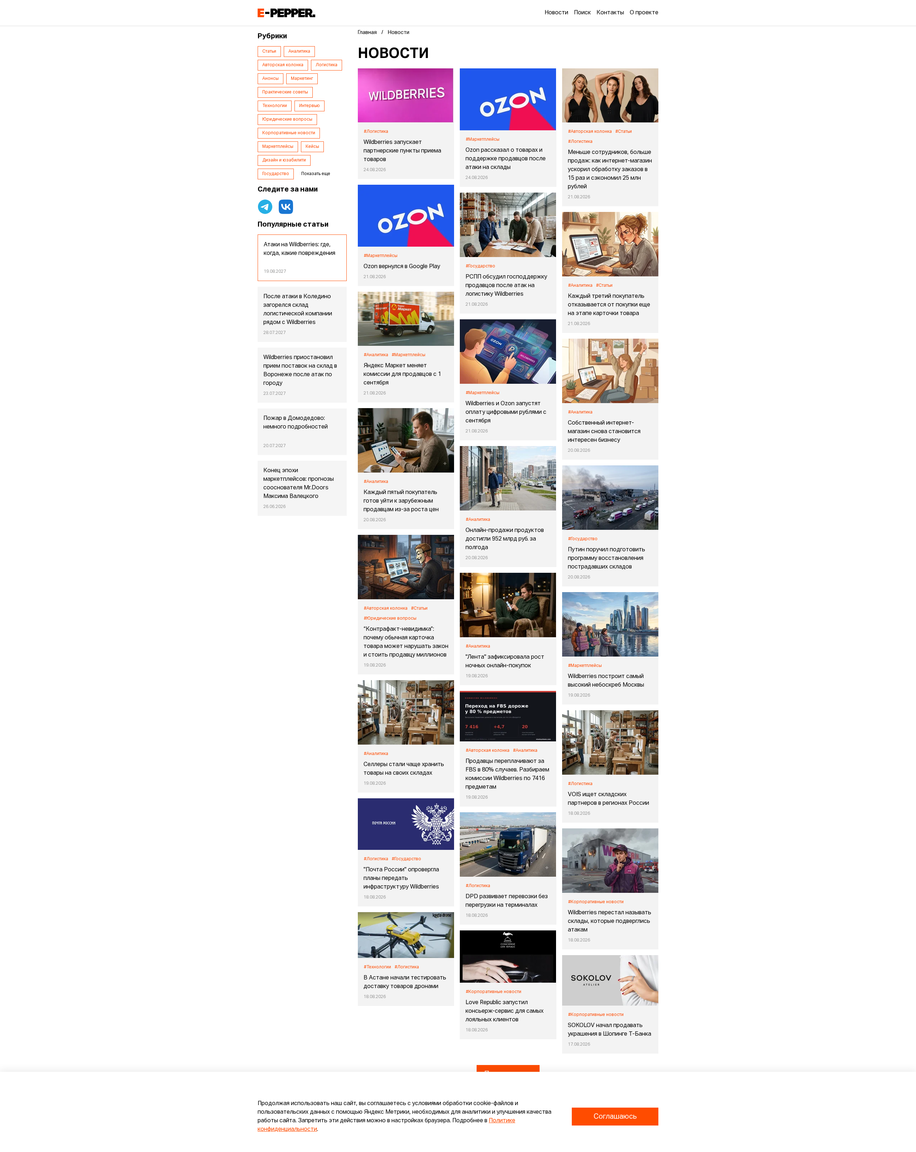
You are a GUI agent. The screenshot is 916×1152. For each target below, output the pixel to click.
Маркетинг (302, 79)
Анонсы (270, 79)
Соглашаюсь (615, 1116)
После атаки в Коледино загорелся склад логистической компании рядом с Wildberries (297, 309)
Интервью (309, 106)
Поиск (582, 13)
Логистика (326, 65)
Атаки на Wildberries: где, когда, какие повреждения (299, 249)
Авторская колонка (282, 65)
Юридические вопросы (287, 119)
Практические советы (285, 92)
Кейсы (312, 147)
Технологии (274, 106)
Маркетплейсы (277, 147)
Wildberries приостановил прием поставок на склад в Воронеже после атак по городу (300, 370)
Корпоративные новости (288, 133)
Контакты (610, 13)
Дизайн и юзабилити (284, 160)
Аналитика (299, 51)
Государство (275, 174)
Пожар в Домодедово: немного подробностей (295, 423)
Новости (556, 13)
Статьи (269, 51)
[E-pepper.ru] (286, 13)
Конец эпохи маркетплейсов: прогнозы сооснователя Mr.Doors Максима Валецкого (298, 483)
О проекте (644, 13)
